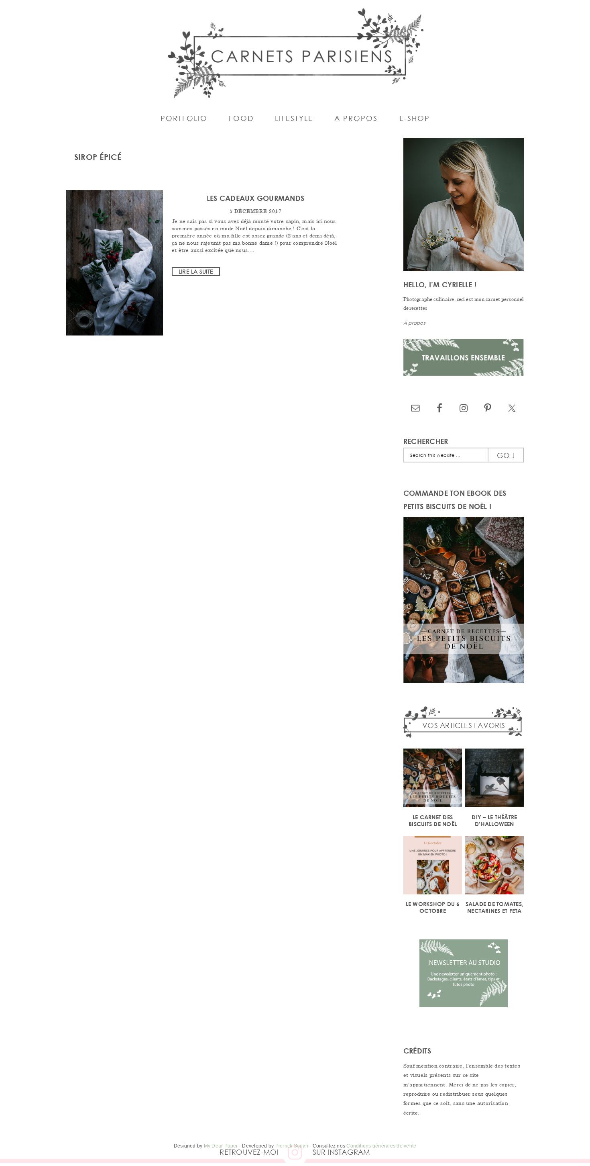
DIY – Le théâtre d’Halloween (494, 820)
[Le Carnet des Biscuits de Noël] (432, 779)
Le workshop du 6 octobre (433, 907)
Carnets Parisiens (295, 52)
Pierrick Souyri (292, 1146)
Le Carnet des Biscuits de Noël (433, 820)
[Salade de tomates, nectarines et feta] (494, 866)
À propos (414, 323)
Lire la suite (196, 271)
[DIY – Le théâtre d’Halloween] (494, 779)
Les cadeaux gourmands (255, 198)
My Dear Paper (221, 1146)
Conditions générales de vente (381, 1146)
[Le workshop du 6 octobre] (432, 866)
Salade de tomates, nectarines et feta (494, 907)
